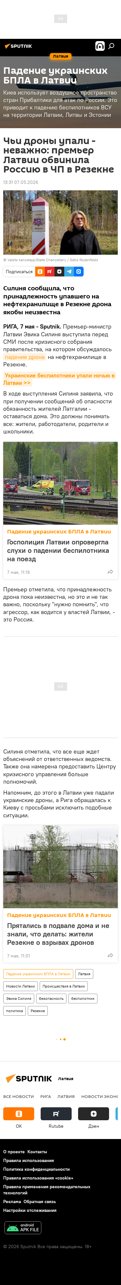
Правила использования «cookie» (38, 1178)
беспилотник (83, 998)
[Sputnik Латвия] (19, 48)
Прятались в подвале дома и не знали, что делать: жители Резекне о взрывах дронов (58, 933)
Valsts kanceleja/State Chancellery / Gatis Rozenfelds (52, 259)
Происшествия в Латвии (64, 986)
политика (14, 1010)
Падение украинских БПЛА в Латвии (59, 532)
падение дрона (25, 357)
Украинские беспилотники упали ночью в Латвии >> (59, 379)
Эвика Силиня (18, 998)
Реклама (12, 1201)
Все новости (18, 1096)
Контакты (37, 1152)
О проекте (14, 1152)
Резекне (38, 1010)
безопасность (51, 998)
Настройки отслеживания (29, 1210)
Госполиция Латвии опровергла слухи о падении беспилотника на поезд (58, 550)
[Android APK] (23, 1228)
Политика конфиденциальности (36, 1169)
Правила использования (28, 1160)
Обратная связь (40, 1201)
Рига (45, 1096)
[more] (110, 571)
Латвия (84, 973)
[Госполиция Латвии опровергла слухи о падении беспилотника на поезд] (60, 483)
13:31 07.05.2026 (20, 182)
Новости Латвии (20, 986)
